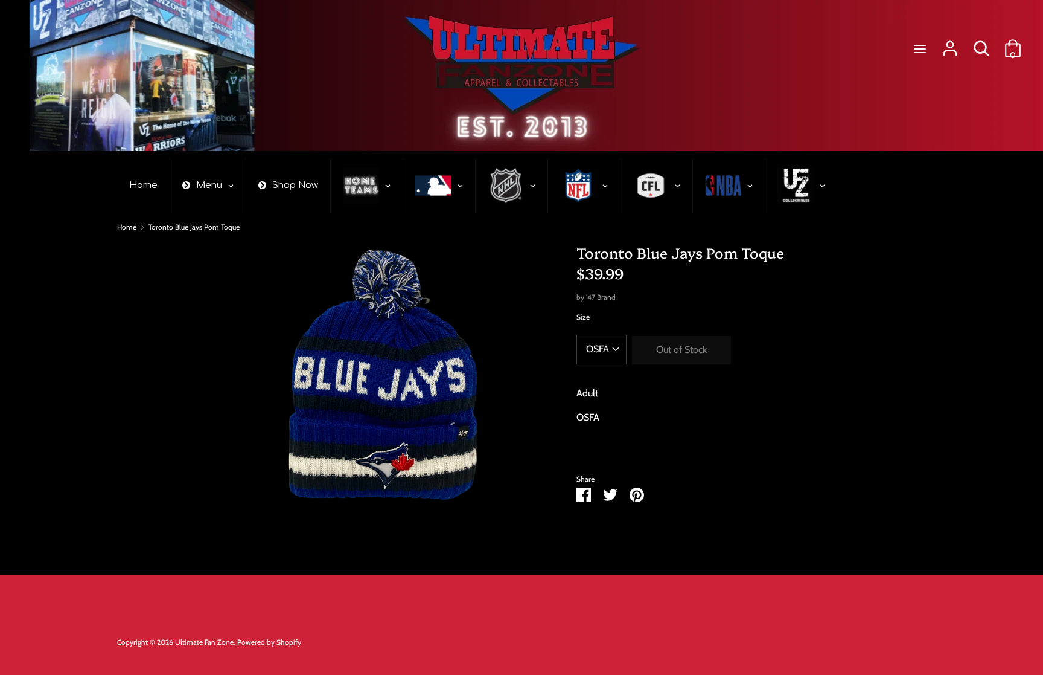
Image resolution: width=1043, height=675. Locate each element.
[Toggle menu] (920, 48)
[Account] (950, 44)
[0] (1013, 44)
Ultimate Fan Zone (204, 642)
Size (583, 316)
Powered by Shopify (269, 642)
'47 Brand (601, 297)
